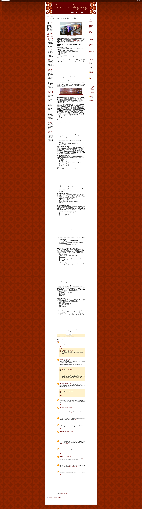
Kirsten (61, 359)
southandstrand (91, 47)
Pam (63, 350)
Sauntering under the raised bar (51, 111)
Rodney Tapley (62, 431)
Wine (83, 458)
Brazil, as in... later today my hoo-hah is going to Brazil (50, 132)
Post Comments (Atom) (64, 493)
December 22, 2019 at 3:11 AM (69, 431)
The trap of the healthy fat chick (50, 92)
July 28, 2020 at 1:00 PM (66, 464)
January (91, 100)
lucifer (61, 470)
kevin (60, 417)
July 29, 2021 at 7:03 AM (65, 470)
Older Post (83, 491)
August (91, 77)
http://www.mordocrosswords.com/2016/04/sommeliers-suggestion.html (70, 412)
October (91, 73)
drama (61, 447)
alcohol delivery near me (73, 466)
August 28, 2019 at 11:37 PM (68, 423)
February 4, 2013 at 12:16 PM (66, 383)
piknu (68, 427)
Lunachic (90, 56)
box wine (60, 336)
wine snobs (72, 336)
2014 (90, 67)
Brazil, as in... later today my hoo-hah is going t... (92, 86)
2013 (90, 68)
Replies (62, 348)
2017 (90, 63)
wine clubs (75, 419)
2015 (90, 66)
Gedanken (61, 456)
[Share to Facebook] (70, 334)
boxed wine (63, 336)
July (91, 78)
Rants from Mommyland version (75, 40)
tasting (70, 336)
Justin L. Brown (62, 407)
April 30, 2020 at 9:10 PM (67, 456)
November (92, 72)
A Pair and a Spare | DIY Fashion (91, 26)
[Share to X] (69, 334)
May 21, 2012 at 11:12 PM (67, 341)
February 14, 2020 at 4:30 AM (66, 440)
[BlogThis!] (67, 334)
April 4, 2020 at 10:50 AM (65, 447)
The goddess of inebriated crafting (92, 93)
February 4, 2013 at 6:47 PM (69, 391)
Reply (60, 346)
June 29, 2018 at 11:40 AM (66, 417)
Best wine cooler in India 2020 (65, 443)
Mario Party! (50, 49)
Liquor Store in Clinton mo (63, 473)
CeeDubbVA (61, 341)
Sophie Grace (62, 423)
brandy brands (62, 403)
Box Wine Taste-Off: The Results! (50, 59)
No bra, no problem (49, 81)
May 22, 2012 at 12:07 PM (66, 359)
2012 (90, 70)
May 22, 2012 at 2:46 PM (69, 369)
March (91, 97)
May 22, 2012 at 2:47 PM (69, 350)
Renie (60, 383)
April (91, 96)
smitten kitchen (91, 23)
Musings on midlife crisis (50, 122)
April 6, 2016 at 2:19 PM (68, 407)
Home (71, 491)
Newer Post (59, 491)
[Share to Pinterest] (71, 334)
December (92, 71)
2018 (90, 62)
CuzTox (61, 464)
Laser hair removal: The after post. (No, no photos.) (50, 70)
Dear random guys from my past (92, 83)
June (91, 79)
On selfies (49, 102)
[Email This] (66, 334)
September (92, 75)
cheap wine (67, 336)
